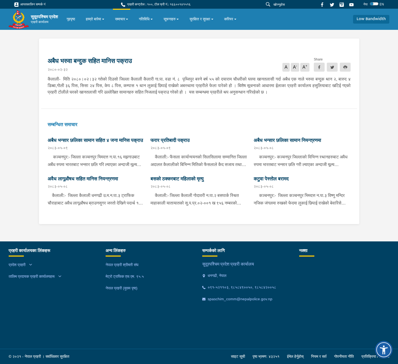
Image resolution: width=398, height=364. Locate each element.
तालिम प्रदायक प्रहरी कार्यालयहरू (32, 276)
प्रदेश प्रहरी (17, 265)
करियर (228, 19)
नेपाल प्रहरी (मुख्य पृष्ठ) (122, 288)
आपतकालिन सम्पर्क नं (32, 4)
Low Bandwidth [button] (371, 19)
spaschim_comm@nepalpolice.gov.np (239, 299)
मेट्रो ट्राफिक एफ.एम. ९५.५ (125, 276)
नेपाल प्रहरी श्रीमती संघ (122, 265)
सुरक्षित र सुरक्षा (200, 19)
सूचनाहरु (170, 19)
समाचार (120, 19)
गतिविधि (144, 19)
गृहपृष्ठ (71, 19)
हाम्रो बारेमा (93, 19)
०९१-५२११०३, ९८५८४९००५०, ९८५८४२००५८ (241, 287)
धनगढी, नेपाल (216, 275)
